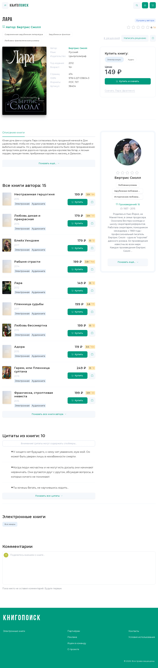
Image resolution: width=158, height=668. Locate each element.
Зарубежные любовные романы (128, 191)
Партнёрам (73, 631)
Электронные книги (14, 631)
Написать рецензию (135, 38)
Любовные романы (127, 185)
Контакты (134, 631)
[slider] (139, 27)
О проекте (73, 649)
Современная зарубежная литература (24, 34)
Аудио (131, 59)
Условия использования (142, 637)
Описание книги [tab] (13, 132)
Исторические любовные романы (128, 197)
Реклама (72, 637)
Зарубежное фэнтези (59, 34)
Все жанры (10, 524)
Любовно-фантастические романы (22, 40)
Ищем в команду (76, 643)
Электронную (114, 59)
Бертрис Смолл (127, 178)
